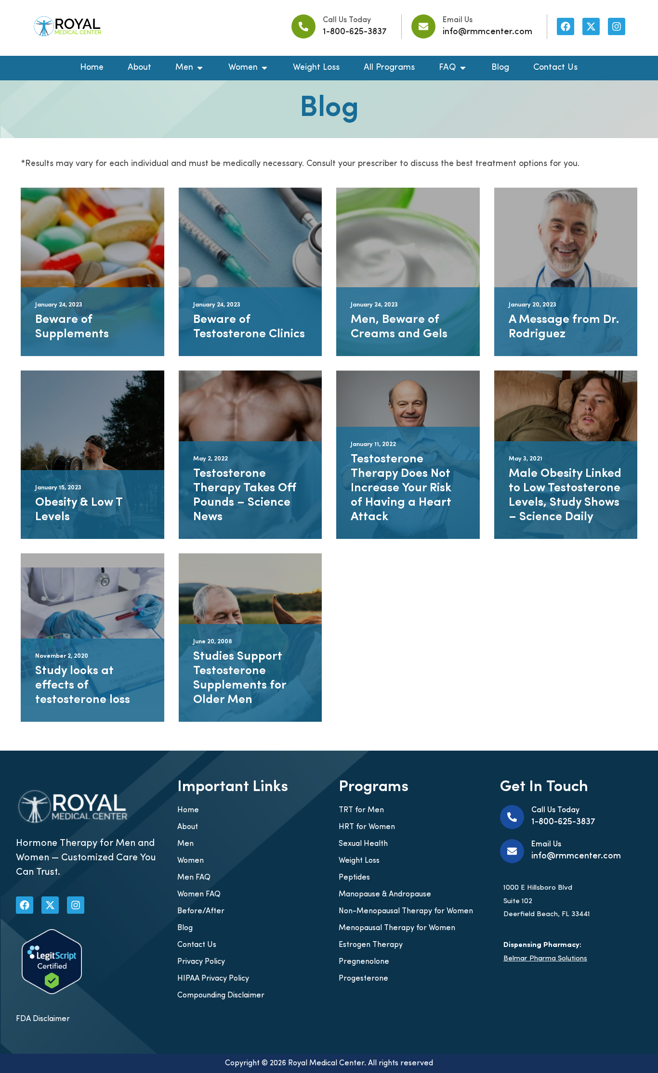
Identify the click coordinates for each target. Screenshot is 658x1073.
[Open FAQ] (463, 68)
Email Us (458, 20)
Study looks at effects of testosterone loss (82, 685)
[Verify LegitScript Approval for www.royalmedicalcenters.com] (52, 992)
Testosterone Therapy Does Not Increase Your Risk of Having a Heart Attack (401, 488)
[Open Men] (200, 68)
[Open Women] (264, 68)
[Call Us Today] (303, 26)
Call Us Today (347, 20)
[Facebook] (565, 26)
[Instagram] (616, 26)
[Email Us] (423, 26)
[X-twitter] (591, 26)
